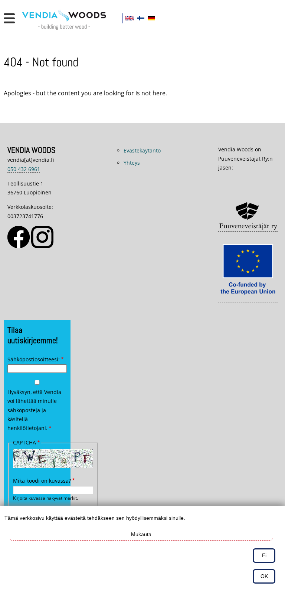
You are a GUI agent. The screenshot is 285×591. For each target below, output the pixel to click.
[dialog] (142, 548)
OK (264, 576)
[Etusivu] (67, 31)
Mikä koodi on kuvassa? (42, 480)
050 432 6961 (23, 169)
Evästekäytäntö (142, 150)
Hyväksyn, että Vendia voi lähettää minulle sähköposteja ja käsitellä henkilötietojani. (34, 410)
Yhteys (132, 162)
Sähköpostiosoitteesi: (33, 359)
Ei (264, 555)
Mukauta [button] (141, 534)
